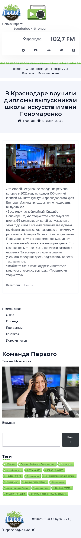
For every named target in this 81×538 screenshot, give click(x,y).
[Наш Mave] (48, 50)
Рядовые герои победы (35, 482)
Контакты (28, 73)
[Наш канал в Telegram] (23, 50)
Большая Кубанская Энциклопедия (37, 464)
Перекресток (33, 476)
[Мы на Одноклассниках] (74, 50)
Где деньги (66, 464)
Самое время (58, 482)
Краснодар (33, 39)
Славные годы (41, 488)
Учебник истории (15, 493)
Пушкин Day (12, 482)
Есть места (33, 470)
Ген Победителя (13, 470)
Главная (17, 69)
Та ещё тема (62, 487)
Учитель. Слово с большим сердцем (48, 494)
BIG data (10, 464)
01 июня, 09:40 (52, 121)
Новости (28, 285)
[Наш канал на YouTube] (35, 50)
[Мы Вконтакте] (61, 50)
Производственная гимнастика (59, 476)
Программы (59, 69)
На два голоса (13, 476)
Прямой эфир (11, 309)
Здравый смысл (55, 470)
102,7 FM (63, 39)
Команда (42, 69)
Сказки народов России (17, 488)
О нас (30, 69)
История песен (48, 73)
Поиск (70, 439)
